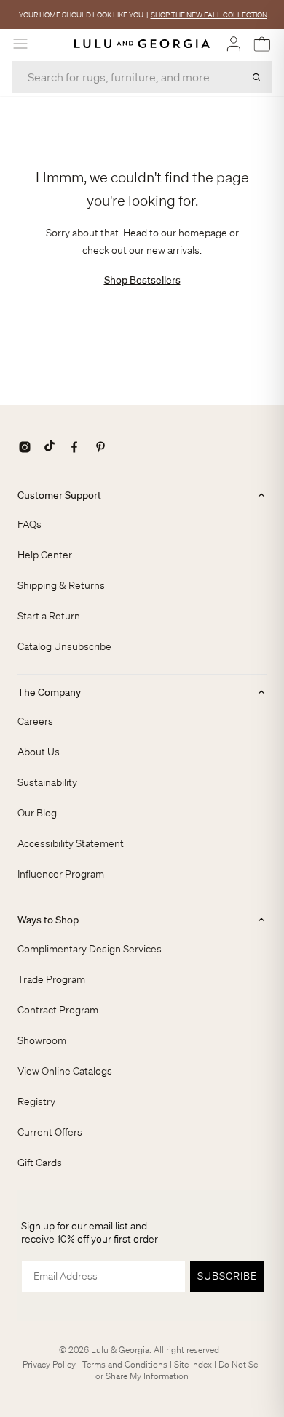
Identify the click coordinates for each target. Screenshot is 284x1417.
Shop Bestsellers (142, 279)
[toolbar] (142, 14)
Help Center (44, 554)
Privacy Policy (49, 1364)
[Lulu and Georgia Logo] (142, 44)
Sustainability (47, 782)
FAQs (29, 524)
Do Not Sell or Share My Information (178, 1370)
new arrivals (173, 250)
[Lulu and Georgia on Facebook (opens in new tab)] (74, 447)
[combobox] (142, 77)
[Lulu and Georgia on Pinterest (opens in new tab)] (100, 447)
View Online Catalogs (64, 1070)
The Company (49, 692)
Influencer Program (60, 873)
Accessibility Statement (70, 843)
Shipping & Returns (61, 585)
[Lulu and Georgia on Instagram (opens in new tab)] (24, 447)
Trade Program (51, 979)
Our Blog (37, 812)
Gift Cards (39, 1162)
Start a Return (48, 615)
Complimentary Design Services (89, 948)
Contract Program (57, 1009)
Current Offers (49, 1132)
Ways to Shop (48, 919)
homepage (202, 232)
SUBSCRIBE (227, 1275)
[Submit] (256, 77)
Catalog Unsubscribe (64, 646)
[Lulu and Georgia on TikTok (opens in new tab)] (49, 447)
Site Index (193, 1364)
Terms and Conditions (124, 1364)
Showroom (41, 1040)
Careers (35, 721)
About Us (38, 751)
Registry (36, 1101)
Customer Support (59, 495)
